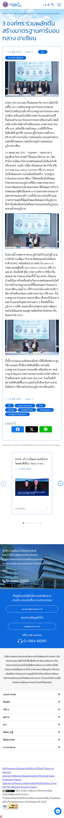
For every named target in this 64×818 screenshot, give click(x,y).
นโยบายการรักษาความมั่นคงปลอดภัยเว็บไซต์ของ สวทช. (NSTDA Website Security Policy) (29, 785)
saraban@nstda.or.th (32, 609)
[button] (60, 483)
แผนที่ (4, 570)
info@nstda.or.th (32, 626)
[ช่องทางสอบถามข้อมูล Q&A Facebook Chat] (58, 811)
